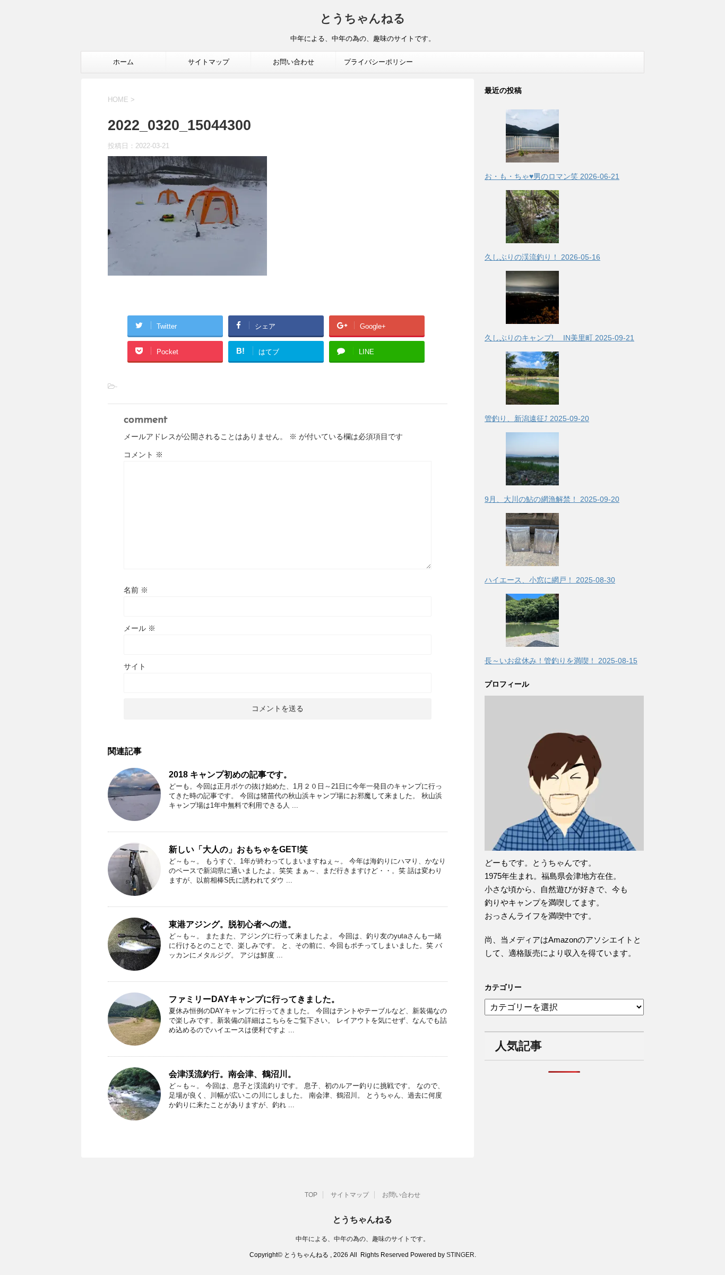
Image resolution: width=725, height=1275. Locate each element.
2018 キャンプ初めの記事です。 (230, 774)
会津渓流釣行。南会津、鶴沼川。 (232, 1074)
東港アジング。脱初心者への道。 (232, 924)
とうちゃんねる (362, 19)
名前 (136, 590)
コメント (143, 454)
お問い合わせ (293, 62)
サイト (135, 666)
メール (140, 628)
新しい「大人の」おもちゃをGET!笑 (238, 849)
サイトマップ (208, 62)
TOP (311, 1195)
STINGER (460, 1255)
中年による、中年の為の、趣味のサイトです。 (362, 1239)
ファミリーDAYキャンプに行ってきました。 (254, 999)
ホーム (123, 62)
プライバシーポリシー (378, 62)
